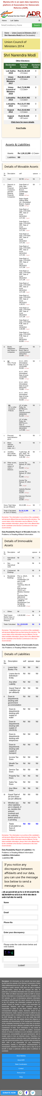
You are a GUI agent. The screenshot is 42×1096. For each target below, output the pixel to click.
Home (4, 20)
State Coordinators (21, 1064)
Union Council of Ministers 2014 (24, 33)
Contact (21, 1068)
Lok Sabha (14, 20)
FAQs (21, 1077)
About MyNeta (21, 1056)
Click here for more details (22, 122)
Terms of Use (21, 1073)
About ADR (21, 1060)
